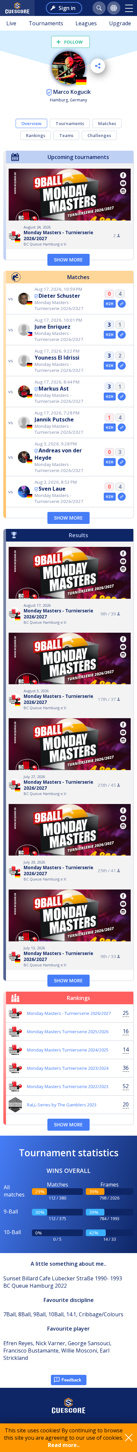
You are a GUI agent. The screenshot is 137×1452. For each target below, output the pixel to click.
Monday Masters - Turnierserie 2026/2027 (69, 1013)
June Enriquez (52, 326)
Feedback (71, 1379)
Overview (31, 123)
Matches (107, 123)
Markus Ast (54, 388)
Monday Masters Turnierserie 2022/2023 (67, 1086)
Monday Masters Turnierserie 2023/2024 (67, 1068)
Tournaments (46, 23)
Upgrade (120, 23)
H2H (109, 303)
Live (11, 23)
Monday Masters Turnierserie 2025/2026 (67, 1032)
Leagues (86, 23)
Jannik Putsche (54, 419)
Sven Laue (52, 488)
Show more (68, 259)
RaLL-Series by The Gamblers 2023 (61, 1105)
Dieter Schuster (59, 295)
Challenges (99, 135)
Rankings (35, 135)
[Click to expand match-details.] (122, 304)
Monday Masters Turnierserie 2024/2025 (67, 1050)
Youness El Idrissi (57, 357)
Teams (66, 135)
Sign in (67, 8)
